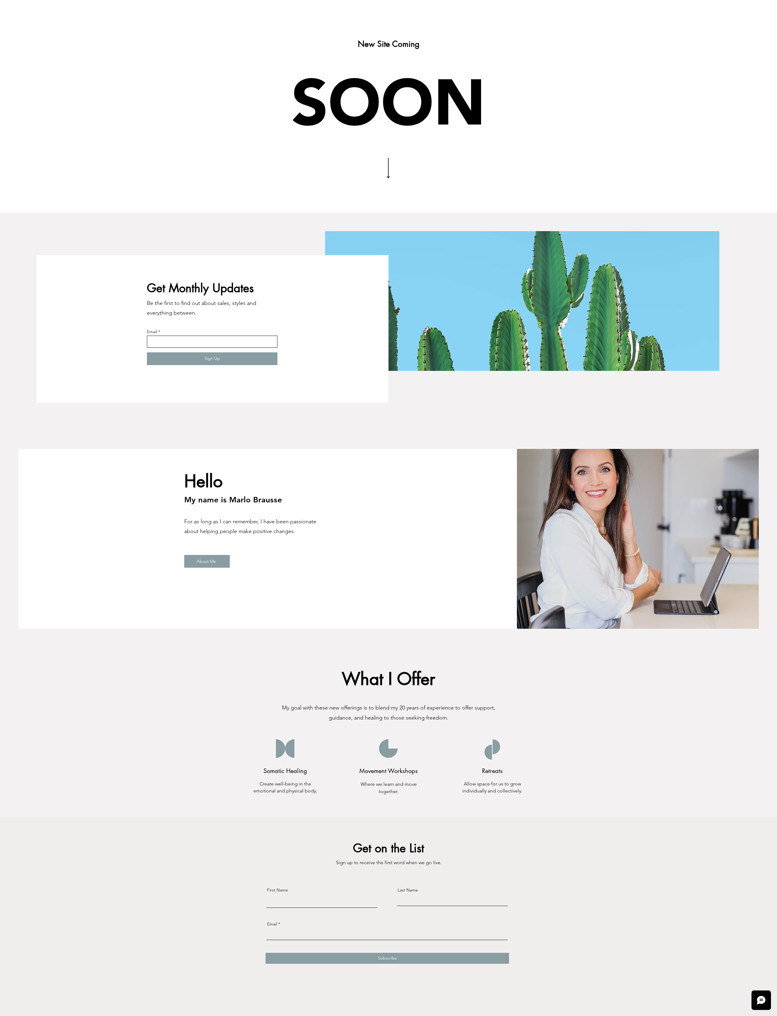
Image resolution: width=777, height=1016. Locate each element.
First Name (277, 890)
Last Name (408, 890)
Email (152, 332)
